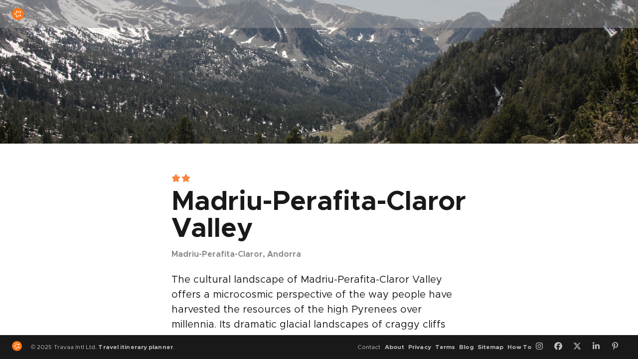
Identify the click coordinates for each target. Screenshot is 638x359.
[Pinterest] (618, 347)
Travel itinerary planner (135, 347)
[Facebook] (561, 347)
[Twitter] (580, 347)
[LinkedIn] (599, 347)
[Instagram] (542, 347)
